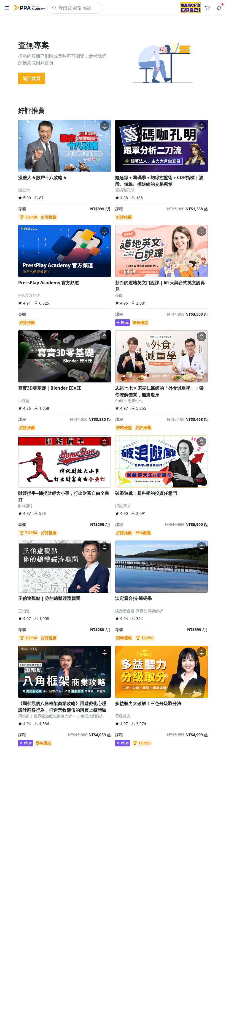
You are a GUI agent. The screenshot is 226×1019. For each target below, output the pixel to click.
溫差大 (24, 190)
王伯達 (24, 610)
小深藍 (24, 400)
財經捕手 (26, 505)
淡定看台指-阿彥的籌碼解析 (139, 610)
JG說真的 (123, 505)
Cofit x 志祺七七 (129, 400)
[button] (7, 7)
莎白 (119, 295)
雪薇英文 (123, 716)
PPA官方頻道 (29, 295)
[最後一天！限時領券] (190, 7)
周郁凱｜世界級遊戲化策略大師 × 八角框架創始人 (61, 716)
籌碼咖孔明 (124, 190)
